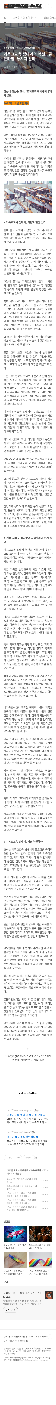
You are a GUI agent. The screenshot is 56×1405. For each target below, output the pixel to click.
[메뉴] (50, 6)
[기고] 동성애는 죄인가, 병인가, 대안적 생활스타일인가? (22, 1208)
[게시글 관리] (18, 1157)
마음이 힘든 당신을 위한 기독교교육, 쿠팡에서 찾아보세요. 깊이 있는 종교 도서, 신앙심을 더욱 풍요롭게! (27, 1120)
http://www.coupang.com (20, 1110)
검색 (43, 6)
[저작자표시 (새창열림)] (36, 1157)
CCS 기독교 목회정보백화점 (22, 1137)
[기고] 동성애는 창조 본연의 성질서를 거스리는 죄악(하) (21, 1194)
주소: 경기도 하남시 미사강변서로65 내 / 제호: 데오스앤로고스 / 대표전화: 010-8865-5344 (27, 1338)
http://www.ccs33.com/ (19, 1132)
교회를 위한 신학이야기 (25, 17)
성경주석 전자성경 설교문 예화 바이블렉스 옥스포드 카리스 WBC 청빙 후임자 (27, 1142)
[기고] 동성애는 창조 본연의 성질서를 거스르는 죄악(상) (21, 1201)
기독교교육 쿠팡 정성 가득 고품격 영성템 (28, 1115)
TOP (50, 1336)
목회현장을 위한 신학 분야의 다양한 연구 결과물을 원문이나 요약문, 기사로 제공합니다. (22, 1302)
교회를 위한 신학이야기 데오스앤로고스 (22, 1294)
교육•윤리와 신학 (37, 1170)
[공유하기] (15, 1157)
